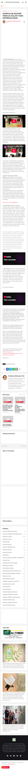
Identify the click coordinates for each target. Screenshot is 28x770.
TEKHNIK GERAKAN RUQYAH (14, 594)
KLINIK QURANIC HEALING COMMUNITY (14, 557)
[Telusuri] (26, 2)
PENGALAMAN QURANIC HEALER (14, 573)
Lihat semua (22, 394)
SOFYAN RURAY (14, 589)
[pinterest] (17, 756)
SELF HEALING (14, 586)
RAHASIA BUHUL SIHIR (14, 584)
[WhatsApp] (13, 369)
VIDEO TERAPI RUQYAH (14, 605)
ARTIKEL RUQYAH (13, 11)
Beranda (5, 11)
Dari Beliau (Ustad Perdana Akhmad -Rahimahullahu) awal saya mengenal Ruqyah (8, 408)
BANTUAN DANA (14, 539)
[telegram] (20, 756)
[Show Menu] (2, 2)
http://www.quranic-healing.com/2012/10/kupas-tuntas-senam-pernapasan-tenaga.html (13, 353)
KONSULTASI (14, 560)
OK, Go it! (5, 767)
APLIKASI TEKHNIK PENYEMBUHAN (14, 534)
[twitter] (10, 756)
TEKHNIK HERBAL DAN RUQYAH (14, 597)
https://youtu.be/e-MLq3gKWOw (10, 202)
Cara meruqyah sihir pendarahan (7, 425)
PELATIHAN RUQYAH (14, 568)
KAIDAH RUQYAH (14, 552)
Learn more (11, 764)
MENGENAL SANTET (14, 565)
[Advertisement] (14, 40)
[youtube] (14, 756)
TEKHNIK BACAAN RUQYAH (14, 592)
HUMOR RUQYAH (14, 549)
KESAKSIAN (14, 555)
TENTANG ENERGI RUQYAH (14, 602)
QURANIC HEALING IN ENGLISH (14, 581)
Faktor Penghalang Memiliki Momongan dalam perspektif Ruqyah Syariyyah (20, 409)
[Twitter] (10, 369)
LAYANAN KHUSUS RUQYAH (14, 563)
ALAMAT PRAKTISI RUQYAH (14, 531)
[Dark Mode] (23, 2)
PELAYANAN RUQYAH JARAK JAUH (14, 571)
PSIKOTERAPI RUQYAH (14, 578)
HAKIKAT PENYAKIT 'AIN (14, 547)
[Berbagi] (24, 22)
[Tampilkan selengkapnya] (19, 369)
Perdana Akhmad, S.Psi (16, 376)
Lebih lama (23, 446)
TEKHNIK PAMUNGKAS (14, 600)
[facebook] (7, 756)
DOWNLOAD (14, 542)
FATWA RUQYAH (14, 544)
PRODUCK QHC (14, 576)
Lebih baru (5, 446)
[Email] (16, 369)
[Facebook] (7, 369)
